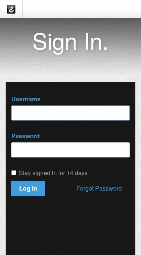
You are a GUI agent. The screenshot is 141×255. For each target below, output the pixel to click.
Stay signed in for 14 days (53, 173)
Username (26, 99)
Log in (28, 188)
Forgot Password (99, 188)
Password (25, 136)
